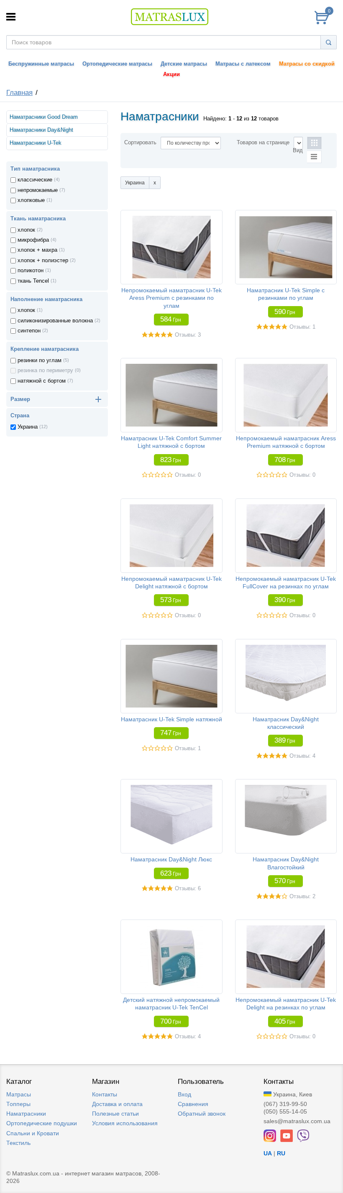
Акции (171, 74)
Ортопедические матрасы (117, 64)
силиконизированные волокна (55, 321)
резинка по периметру (45, 370)
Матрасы (18, 1094)
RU (281, 1153)
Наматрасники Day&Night (41, 130)
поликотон (31, 270)
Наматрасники (26, 1113)
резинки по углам (39, 360)
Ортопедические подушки (41, 1123)
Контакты (104, 1094)
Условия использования (125, 1123)
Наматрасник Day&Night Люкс (171, 859)
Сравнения (193, 1104)
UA (268, 1153)
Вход (184, 1094)
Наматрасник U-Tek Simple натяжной (171, 719)
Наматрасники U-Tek (35, 143)
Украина (28, 427)
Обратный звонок (201, 1113)
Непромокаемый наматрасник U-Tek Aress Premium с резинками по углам (171, 298)
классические (35, 180)
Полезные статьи (115, 1113)
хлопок (26, 230)
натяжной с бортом (42, 381)
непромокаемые (38, 190)
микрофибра (33, 240)
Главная (19, 93)
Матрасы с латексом (243, 64)
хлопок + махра (37, 250)
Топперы (18, 1104)
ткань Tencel (33, 281)
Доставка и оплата (117, 1104)
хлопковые (31, 200)
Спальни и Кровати (32, 1133)
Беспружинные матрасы (41, 64)
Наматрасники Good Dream (44, 117)
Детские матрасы (184, 64)
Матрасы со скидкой (307, 64)
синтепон (29, 331)
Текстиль (18, 1142)
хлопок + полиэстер (43, 260)
